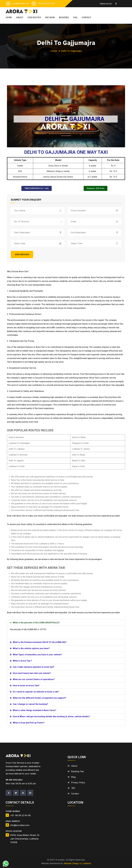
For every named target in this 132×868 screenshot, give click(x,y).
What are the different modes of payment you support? (39, 698)
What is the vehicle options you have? (31, 648)
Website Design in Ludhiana (77, 863)
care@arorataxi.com (20, 3)
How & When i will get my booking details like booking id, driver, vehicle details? (51, 716)
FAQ (75, 17)
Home (9, 17)
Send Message (22, 254)
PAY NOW (50, 17)
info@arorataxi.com (19, 825)
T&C (73, 788)
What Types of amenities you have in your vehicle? (37, 654)
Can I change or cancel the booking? (30, 704)
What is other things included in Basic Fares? (34, 710)
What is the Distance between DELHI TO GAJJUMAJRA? (40, 642)
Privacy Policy (78, 782)
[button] (66, 623)
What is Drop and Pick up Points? (28, 722)
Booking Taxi (77, 771)
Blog (73, 777)
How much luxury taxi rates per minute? (32, 673)
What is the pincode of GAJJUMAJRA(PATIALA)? (36, 622)
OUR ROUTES (34, 17)
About (19, 17)
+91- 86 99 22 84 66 (20, 815)
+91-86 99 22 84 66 (46, 3)
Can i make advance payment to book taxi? (33, 667)
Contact (86, 17)
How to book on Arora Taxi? (26, 685)
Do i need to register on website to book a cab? (36, 692)
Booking (64, 17)
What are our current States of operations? (34, 679)
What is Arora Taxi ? (22, 661)
